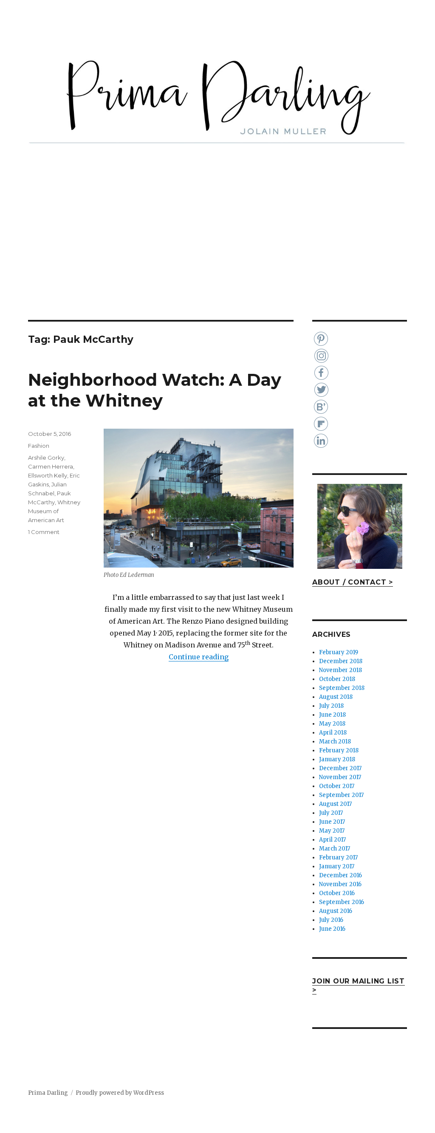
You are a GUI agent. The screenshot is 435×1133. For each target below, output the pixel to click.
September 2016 (341, 902)
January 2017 (336, 866)
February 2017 (338, 857)
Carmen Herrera (50, 466)
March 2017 (334, 848)
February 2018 (339, 750)
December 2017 (340, 768)
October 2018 (337, 679)
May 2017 (332, 830)
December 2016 (340, 875)
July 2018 (331, 705)
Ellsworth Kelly (47, 475)
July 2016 (331, 920)
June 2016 (332, 928)
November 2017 (340, 777)
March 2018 (335, 741)
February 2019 (338, 652)
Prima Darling (48, 1092)
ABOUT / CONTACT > (352, 582)
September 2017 (341, 795)
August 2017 (335, 804)
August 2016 (335, 911)
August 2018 (336, 697)
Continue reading (199, 657)
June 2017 (332, 821)
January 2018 (337, 759)
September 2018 (341, 688)
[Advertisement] (219, 257)
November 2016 (340, 884)
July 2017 (331, 813)
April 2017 (332, 839)
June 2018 (332, 714)
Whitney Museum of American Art (54, 511)
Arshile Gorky (46, 457)
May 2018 (332, 723)
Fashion (38, 445)
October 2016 (337, 893)
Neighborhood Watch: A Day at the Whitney (154, 390)
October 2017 (336, 786)
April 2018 (333, 732)
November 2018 (340, 670)
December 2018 (340, 661)
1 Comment (43, 531)
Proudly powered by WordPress (120, 1092)
